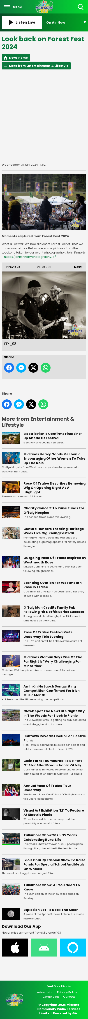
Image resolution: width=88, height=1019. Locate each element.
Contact (69, 997)
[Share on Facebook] (9, 368)
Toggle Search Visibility (81, 10)
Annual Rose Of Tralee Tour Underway (47, 787)
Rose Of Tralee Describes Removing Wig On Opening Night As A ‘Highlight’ (54, 487)
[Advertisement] (44, 116)
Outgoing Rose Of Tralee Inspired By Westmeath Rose (54, 560)
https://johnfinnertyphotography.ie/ (30, 257)
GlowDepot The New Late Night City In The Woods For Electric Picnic (54, 713)
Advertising (45, 992)
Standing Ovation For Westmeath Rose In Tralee (52, 585)
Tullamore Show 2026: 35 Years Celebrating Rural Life (50, 837)
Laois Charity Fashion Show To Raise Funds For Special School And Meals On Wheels (54, 864)
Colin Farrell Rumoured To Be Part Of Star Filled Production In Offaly (52, 763)
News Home (18, 58)
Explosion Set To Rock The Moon (51, 910)
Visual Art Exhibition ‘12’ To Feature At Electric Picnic (53, 812)
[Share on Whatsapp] (46, 368)
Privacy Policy (67, 992)
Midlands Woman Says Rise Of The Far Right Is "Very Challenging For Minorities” (52, 661)
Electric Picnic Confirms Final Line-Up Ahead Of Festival (53, 436)
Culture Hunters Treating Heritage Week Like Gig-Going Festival (53, 531)
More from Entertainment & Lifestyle (38, 66)
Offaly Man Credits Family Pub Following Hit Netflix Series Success (53, 609)
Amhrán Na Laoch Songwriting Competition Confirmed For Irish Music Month (51, 690)
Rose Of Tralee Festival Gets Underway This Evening (47, 634)
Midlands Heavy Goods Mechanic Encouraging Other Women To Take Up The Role (54, 458)
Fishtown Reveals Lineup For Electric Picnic (54, 738)
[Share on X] (33, 368)
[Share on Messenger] (21, 368)
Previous (11, 267)
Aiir (74, 1013)
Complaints (51, 997)
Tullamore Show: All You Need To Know (51, 887)
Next (75, 267)
